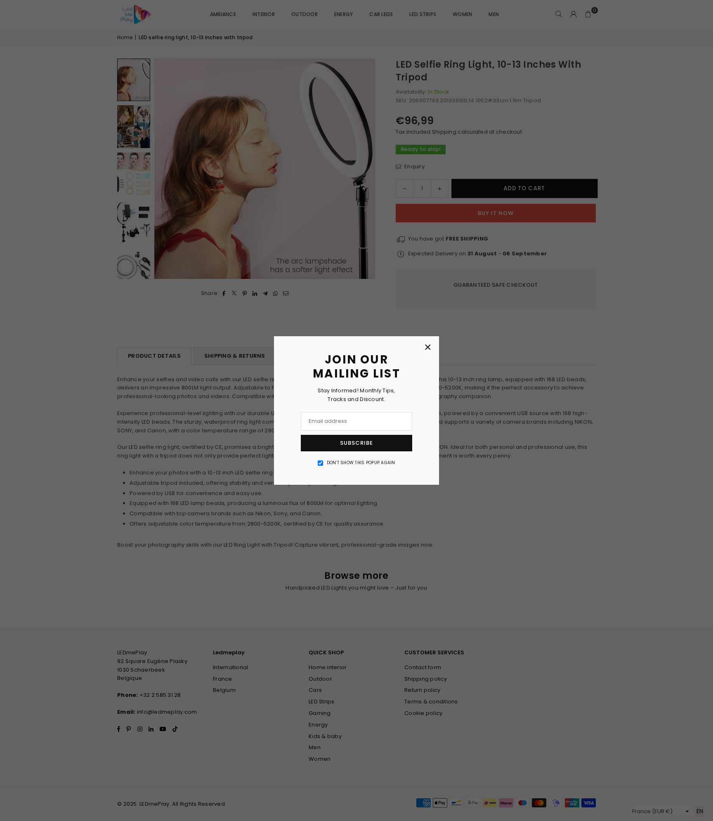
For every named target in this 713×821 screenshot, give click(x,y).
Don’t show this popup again (361, 463)
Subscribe (356, 443)
